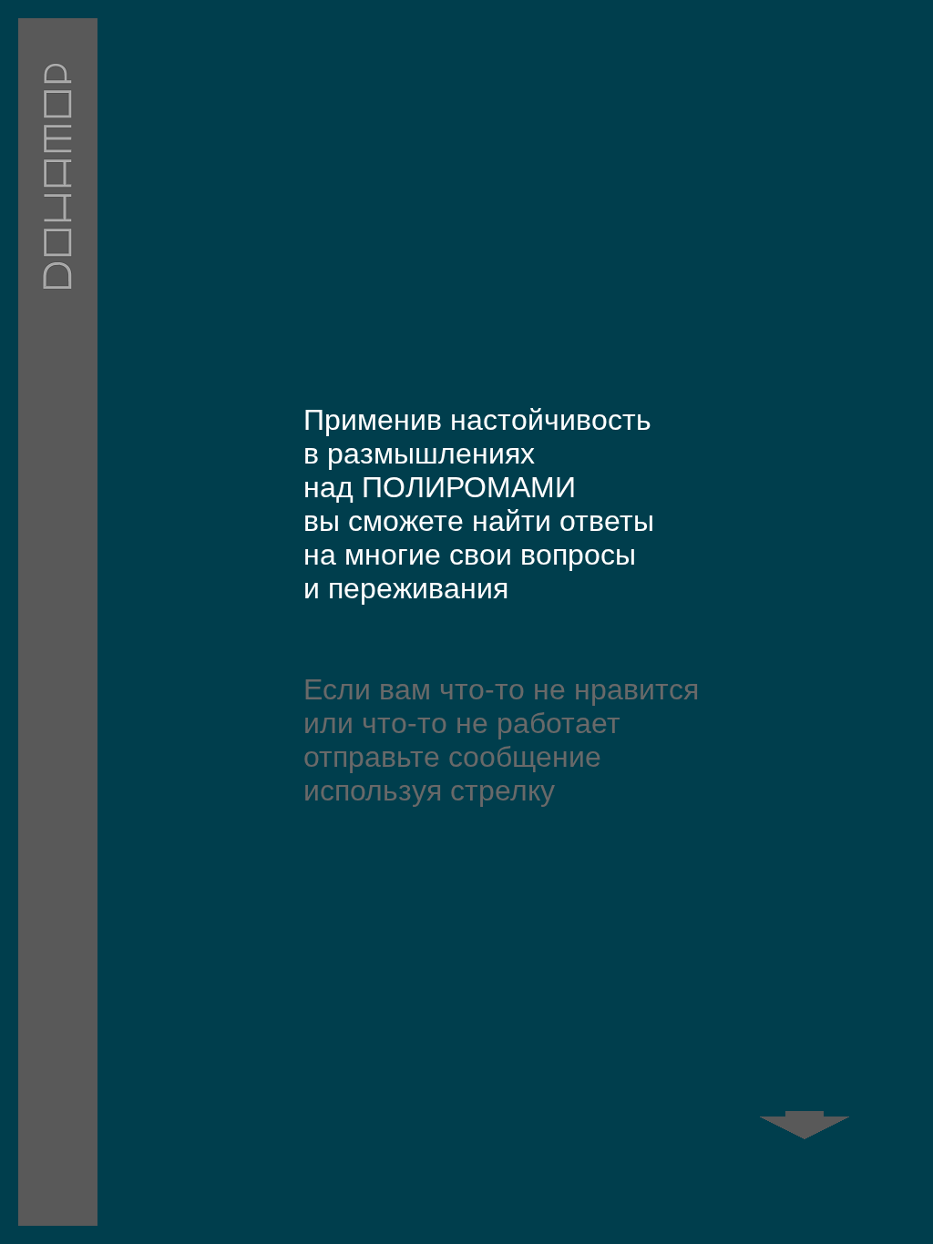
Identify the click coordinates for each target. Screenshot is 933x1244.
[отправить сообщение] (794, 1114)
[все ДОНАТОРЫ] (57, 622)
